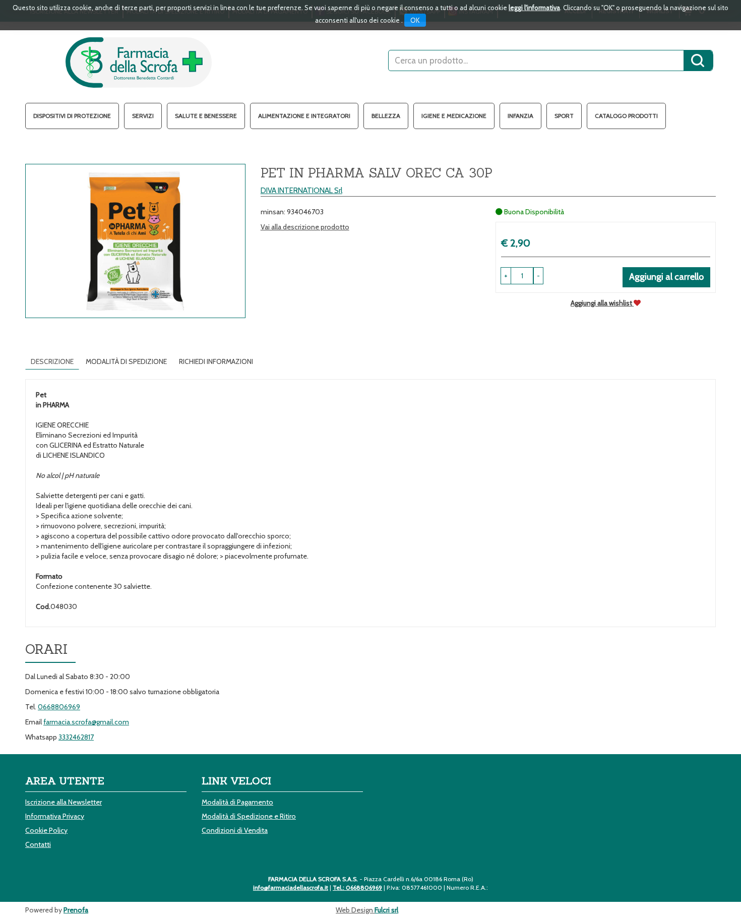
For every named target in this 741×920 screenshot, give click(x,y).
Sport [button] (564, 115)
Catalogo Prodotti (626, 115)
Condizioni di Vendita (235, 830)
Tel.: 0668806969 (357, 887)
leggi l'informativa (534, 8)
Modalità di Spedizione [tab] (126, 361)
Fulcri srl (386, 909)
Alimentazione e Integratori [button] (304, 115)
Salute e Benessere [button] (206, 115)
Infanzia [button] (520, 115)
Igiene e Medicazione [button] (453, 115)
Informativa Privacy (54, 816)
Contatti (38, 844)
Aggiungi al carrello (666, 276)
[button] (538, 275)
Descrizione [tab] (52, 361)
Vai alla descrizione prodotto (305, 226)
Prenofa (76, 909)
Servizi (143, 115)
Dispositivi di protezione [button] (72, 115)
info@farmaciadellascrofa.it (290, 887)
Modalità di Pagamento (237, 802)
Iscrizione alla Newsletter (63, 802)
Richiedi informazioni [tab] (216, 361)
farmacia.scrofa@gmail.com (86, 721)
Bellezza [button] (386, 115)
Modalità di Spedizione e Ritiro (249, 816)
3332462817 (76, 737)
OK (415, 20)
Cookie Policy (46, 830)
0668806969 (59, 706)
